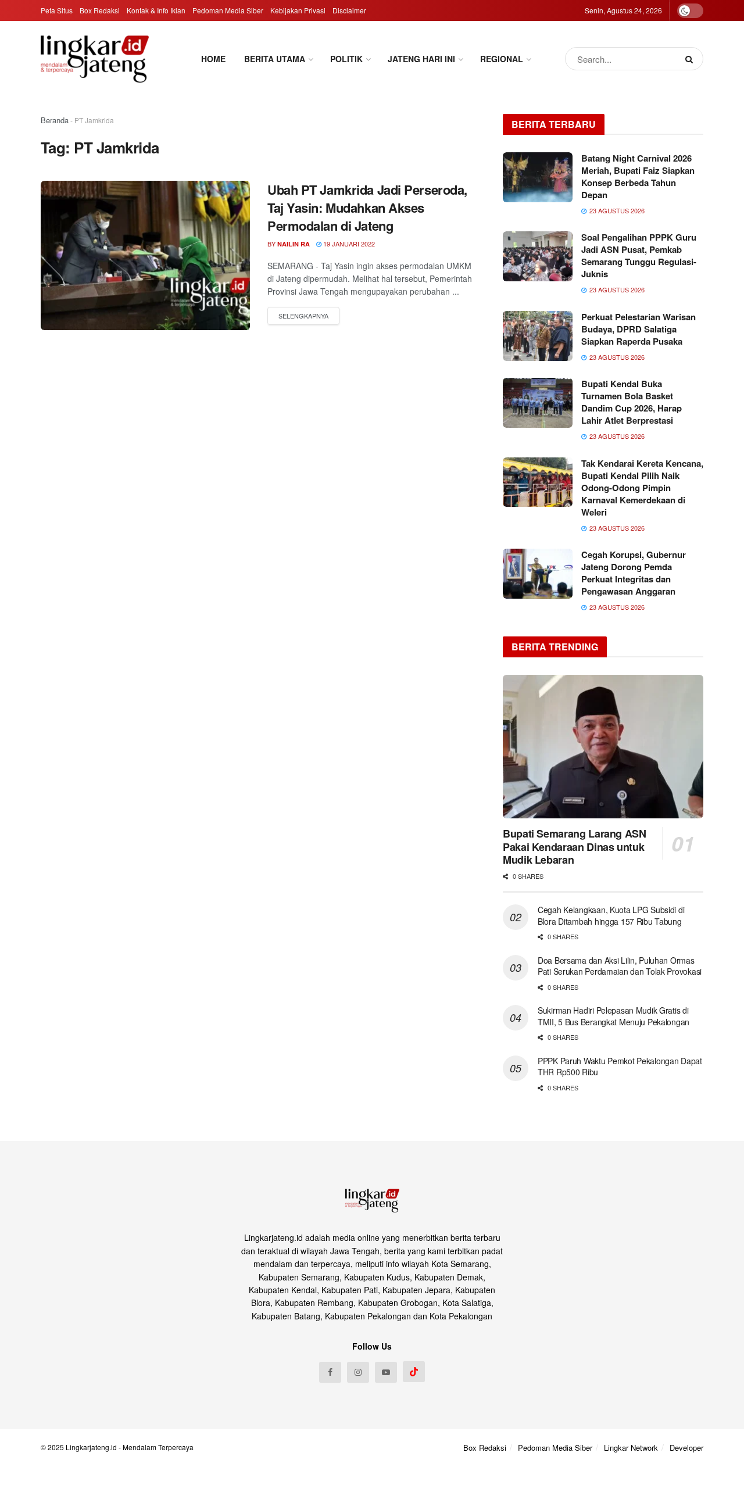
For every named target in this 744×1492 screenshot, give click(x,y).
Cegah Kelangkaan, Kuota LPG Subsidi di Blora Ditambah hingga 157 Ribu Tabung (611, 915)
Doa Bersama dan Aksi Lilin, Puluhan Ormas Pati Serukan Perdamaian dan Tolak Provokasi (620, 966)
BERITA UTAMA (274, 59)
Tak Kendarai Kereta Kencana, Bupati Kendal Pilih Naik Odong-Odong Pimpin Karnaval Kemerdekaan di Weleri (642, 487)
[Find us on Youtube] (386, 1372)
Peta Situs (57, 10)
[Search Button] (691, 58)
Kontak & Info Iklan (156, 10)
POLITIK (346, 59)
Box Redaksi (100, 10)
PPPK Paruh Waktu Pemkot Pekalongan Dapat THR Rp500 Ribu (620, 1066)
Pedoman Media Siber (227, 10)
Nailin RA (293, 243)
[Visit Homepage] (95, 58)
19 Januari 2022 (348, 243)
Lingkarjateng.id (91, 1447)
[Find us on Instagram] (358, 1372)
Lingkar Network (631, 1447)
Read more (303, 316)
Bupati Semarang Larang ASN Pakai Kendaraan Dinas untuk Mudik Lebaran (574, 846)
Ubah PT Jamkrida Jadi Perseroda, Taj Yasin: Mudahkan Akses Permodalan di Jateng (367, 207)
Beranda (55, 120)
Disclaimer (349, 10)
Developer (686, 1447)
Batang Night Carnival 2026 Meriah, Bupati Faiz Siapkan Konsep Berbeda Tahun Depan (638, 176)
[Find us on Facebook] (330, 1372)
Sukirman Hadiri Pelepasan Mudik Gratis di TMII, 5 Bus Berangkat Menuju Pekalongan (615, 1016)
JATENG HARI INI (421, 59)
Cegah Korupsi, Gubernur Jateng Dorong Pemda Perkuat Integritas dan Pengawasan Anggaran (633, 572)
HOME (213, 59)
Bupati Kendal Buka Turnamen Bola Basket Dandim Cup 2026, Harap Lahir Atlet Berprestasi (631, 402)
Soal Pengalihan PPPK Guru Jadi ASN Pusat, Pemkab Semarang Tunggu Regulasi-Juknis (638, 255)
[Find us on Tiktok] (414, 1371)
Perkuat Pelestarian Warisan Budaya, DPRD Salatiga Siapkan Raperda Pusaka (638, 329)
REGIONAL (501, 59)
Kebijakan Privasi (298, 10)
